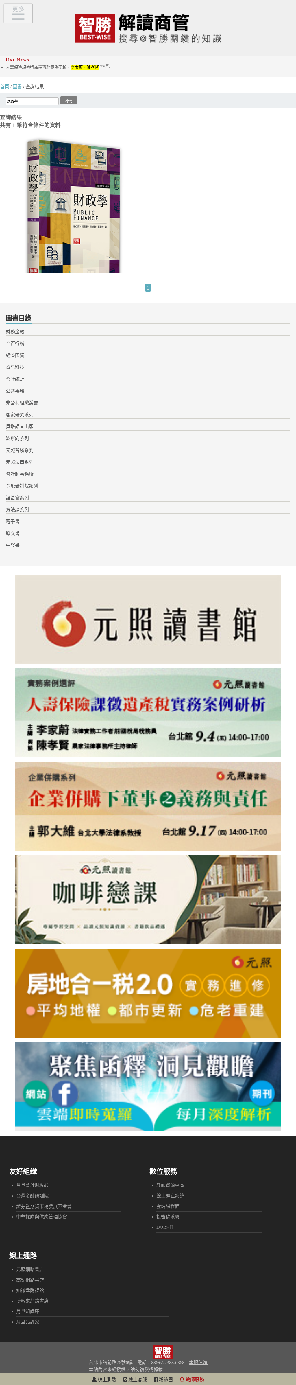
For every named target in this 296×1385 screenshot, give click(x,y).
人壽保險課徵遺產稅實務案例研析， (58, 67)
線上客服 (137, 1379)
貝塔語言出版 (20, 426)
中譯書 (13, 545)
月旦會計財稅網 (32, 1185)
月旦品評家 (27, 1321)
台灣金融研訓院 (32, 1195)
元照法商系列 (20, 462)
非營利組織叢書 (22, 402)
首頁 (4, 86)
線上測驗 (106, 1379)
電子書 (13, 521)
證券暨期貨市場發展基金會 (44, 1206)
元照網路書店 (30, 1269)
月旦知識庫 (27, 1311)
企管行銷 (15, 343)
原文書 (13, 533)
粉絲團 (165, 1379)
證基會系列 (17, 497)
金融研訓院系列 (22, 485)
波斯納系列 (17, 438)
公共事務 (15, 391)
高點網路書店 (30, 1280)
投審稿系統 (168, 1216)
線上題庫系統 (170, 1195)
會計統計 (15, 379)
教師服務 (194, 1379)
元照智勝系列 (20, 450)
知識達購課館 (30, 1290)
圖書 (17, 86)
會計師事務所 (20, 474)
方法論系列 (17, 509)
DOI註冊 (165, 1227)
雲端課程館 (168, 1206)
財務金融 (15, 331)
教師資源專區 (170, 1185)
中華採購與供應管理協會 (41, 1216)
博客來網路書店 (32, 1300)
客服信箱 (198, 1362)
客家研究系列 (20, 414)
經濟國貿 (15, 355)
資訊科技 (15, 367)
